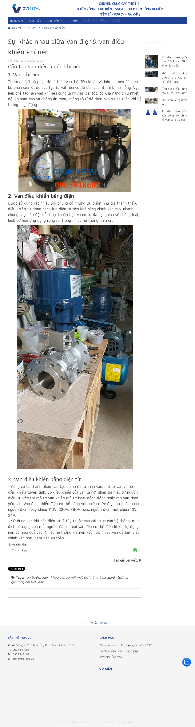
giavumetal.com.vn (23, 659)
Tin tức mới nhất (160, 48)
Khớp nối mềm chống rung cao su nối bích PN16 (174, 77)
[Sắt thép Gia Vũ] (29, 9)
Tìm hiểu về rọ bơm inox (174, 102)
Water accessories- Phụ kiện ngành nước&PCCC (125, 645)
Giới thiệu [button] (35, 20)
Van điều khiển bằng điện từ (47, 479)
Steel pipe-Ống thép (110, 657)
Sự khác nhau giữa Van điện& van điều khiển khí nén (174, 61)
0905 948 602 (21, 654)
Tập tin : (19, 550)
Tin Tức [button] (73, 20)
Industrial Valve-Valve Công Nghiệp (118, 651)
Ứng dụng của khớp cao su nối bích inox (174, 91)
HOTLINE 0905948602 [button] (102, 20)
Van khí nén (27, 74)
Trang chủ (16, 28)
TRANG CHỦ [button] (16, 20)
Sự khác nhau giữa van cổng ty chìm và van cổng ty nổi (174, 115)
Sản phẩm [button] (53, 20)
